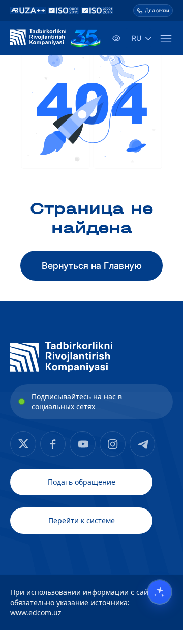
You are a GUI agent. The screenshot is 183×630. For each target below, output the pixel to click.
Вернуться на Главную (92, 265)
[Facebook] (23, 444)
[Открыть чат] (159, 592)
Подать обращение (81, 482)
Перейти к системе (81, 520)
